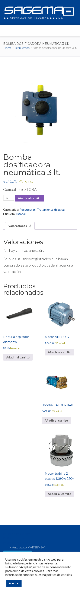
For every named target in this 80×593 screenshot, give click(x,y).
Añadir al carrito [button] (18, 357)
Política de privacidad (15, 543)
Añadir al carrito (29, 198)
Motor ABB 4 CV (57, 337)
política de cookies (59, 575)
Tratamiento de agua (51, 209)
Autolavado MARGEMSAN (29, 547)
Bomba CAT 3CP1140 (57, 405)
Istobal (21, 214)
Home (8, 47)
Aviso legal (9, 529)
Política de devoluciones (17, 533)
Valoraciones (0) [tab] (19, 226)
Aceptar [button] (14, 583)
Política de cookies (13, 538)
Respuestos (22, 47)
